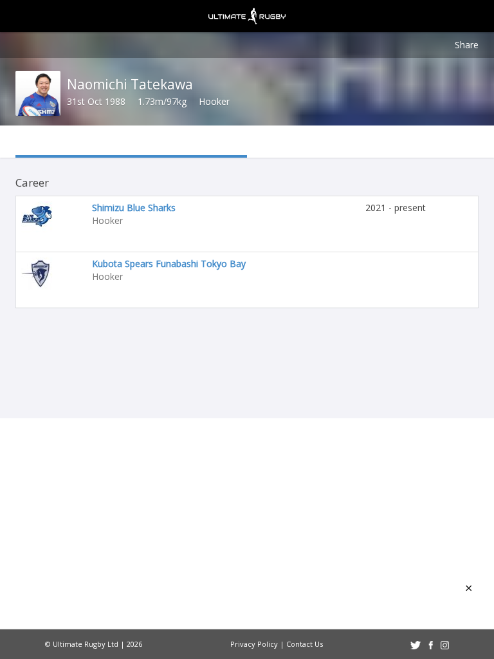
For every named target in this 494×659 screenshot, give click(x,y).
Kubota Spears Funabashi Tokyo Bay (169, 263)
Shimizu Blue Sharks (134, 207)
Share (467, 45)
